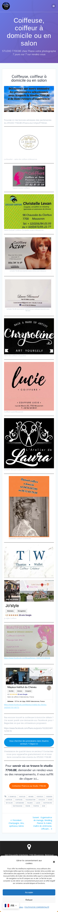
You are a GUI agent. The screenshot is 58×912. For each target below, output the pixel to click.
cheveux (40, 796)
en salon (9, 803)
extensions (20, 803)
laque (38, 803)
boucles (22, 796)
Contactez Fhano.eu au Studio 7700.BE (29, 786)
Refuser (29, 900)
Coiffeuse (19, 799)
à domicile (12, 796)
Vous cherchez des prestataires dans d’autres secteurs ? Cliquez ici (29, 742)
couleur (42, 799)
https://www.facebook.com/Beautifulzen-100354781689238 (27, 658)
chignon (49, 796)
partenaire (47, 803)
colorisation (30, 799)
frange (30, 803)
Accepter (29, 892)
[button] (54, 862)
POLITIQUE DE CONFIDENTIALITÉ (37, 907)
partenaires (17, 806)
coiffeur (9, 799)
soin (43, 806)
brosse (31, 796)
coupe (50, 799)
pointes (36, 806)
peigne (27, 806)
